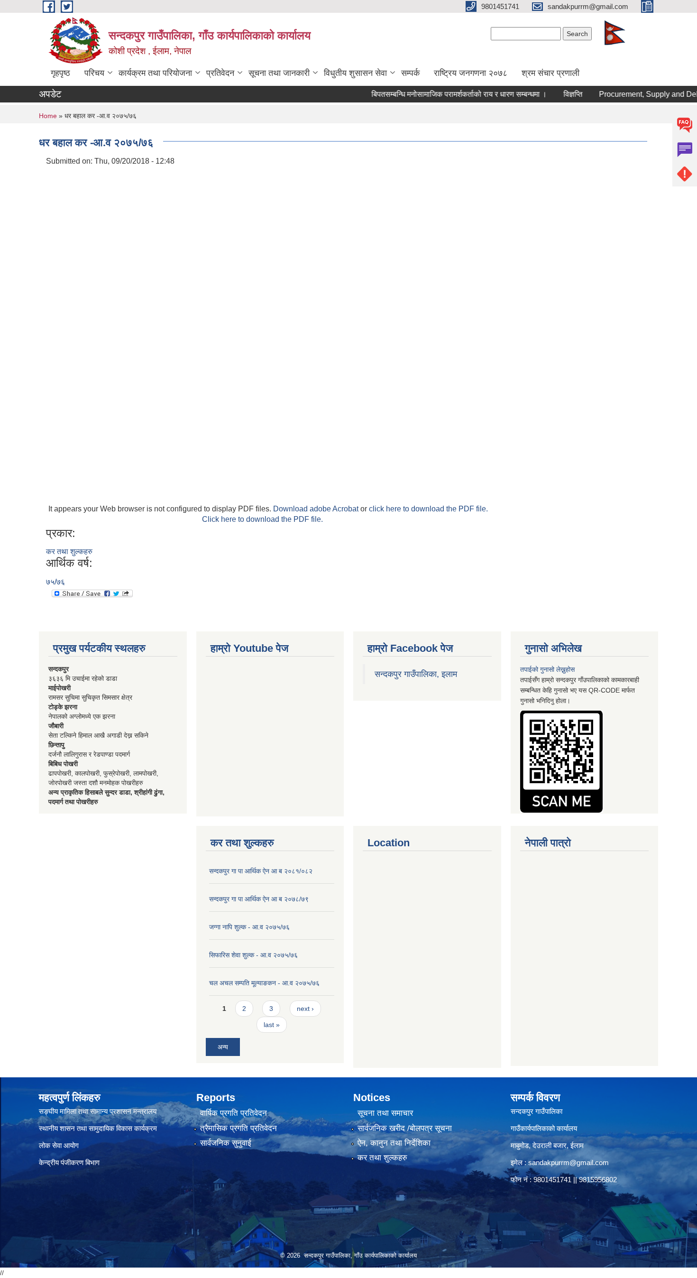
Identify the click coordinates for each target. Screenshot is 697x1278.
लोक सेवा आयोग (59, 1145)
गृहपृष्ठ (60, 73)
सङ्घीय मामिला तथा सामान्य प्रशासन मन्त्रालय (97, 1111)
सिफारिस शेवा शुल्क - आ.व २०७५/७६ (253, 955)
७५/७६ (55, 582)
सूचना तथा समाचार (385, 1113)
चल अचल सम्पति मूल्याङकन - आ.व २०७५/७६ (264, 983)
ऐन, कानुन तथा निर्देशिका (394, 1143)
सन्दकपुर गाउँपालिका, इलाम (416, 674)
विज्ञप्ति (554, 94)
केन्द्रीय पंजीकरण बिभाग (70, 1162)
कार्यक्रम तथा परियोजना (155, 73)
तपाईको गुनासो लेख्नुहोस (547, 669)
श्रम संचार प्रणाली (550, 73)
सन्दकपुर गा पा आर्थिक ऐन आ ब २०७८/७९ (259, 899)
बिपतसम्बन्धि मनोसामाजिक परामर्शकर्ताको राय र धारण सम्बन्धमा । (441, 94)
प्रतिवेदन (220, 73)
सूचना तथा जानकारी (279, 73)
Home (48, 116)
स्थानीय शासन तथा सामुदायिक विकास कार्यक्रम (98, 1128)
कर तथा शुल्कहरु (69, 551)
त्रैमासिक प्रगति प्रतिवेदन (238, 1128)
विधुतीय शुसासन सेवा (355, 73)
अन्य (223, 1047)
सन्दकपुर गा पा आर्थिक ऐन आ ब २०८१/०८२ (260, 871)
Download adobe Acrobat (316, 509)
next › (305, 1008)
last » (272, 1024)
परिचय (94, 73)
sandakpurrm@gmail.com (568, 1162)
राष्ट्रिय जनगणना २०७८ (470, 73)
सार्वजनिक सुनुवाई (225, 1143)
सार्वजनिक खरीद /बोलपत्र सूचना (405, 1128)
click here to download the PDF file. (428, 509)
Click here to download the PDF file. (262, 519)
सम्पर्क (410, 73)
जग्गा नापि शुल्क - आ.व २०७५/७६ (249, 927)
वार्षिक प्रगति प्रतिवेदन (233, 1113)
